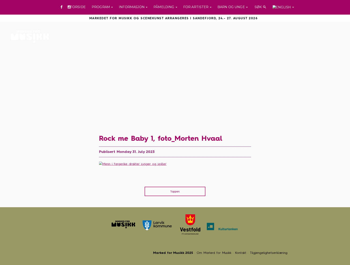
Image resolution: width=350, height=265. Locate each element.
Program (101, 7)
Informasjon (132, 7)
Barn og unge (232, 7)
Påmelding (164, 7)
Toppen (175, 191)
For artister (196, 7)
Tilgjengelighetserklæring (268, 253)
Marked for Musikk (31, 36)
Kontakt (240, 253)
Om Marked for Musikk (214, 253)
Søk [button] (260, 7)
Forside (78, 7)
